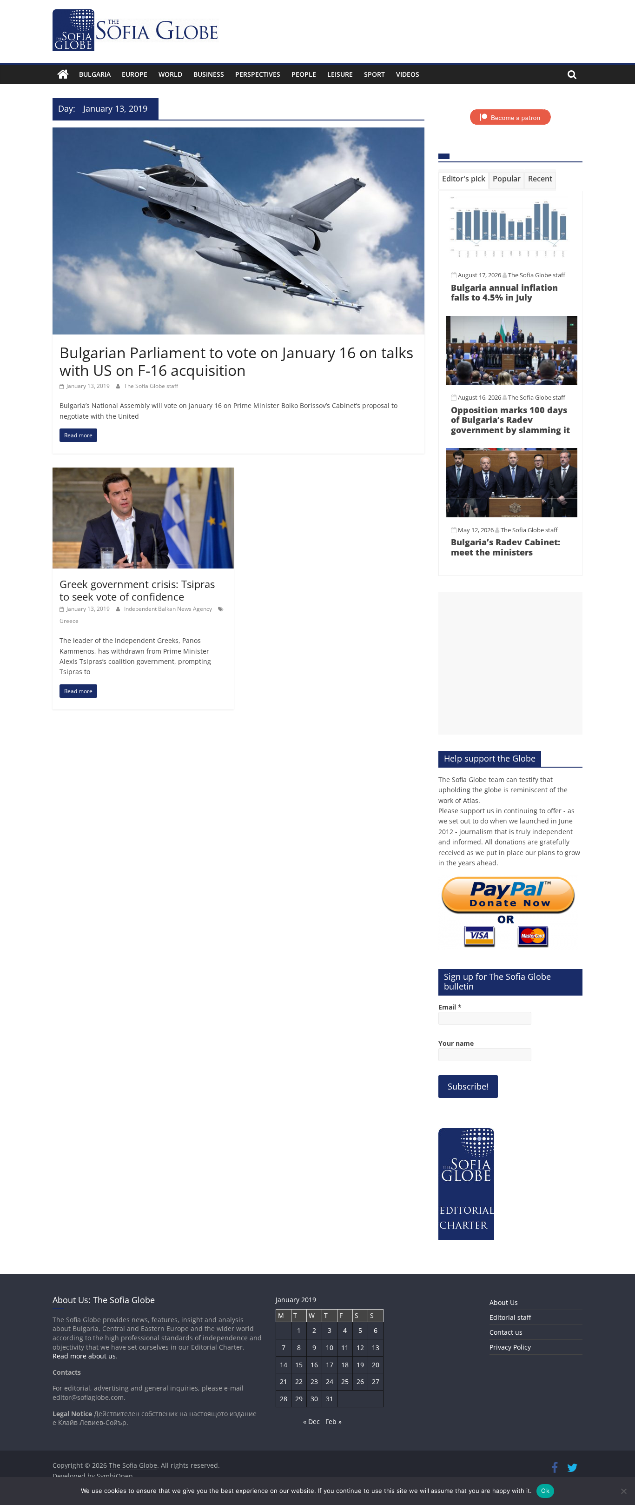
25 (345, 1381)
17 (329, 1364)
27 (375, 1381)
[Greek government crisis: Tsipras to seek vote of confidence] (143, 473)
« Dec (311, 1421)
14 (283, 1364)
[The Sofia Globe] (63, 74)
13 (375, 1347)
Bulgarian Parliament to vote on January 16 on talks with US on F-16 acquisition (236, 361)
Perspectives (257, 74)
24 (329, 1381)
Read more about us (84, 1355)
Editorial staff (510, 1317)
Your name (456, 1043)
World (170, 74)
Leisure (340, 74)
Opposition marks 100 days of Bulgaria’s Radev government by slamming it (510, 419)
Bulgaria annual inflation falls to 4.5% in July (504, 292)
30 (314, 1398)
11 (345, 1347)
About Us (503, 1302)
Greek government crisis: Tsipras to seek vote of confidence (137, 590)
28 (283, 1398)
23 (314, 1381)
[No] (623, 1491)
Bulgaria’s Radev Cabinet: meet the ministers (505, 547)
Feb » (333, 1421)
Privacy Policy (510, 1347)
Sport (374, 74)
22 (299, 1381)
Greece (69, 621)
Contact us (506, 1332)
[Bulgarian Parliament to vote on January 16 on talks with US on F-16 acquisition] (238, 133)
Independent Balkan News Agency (168, 609)
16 (314, 1364)
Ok (545, 1490)
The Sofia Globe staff (151, 386)
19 (360, 1364)
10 (329, 1347)
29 (299, 1398)
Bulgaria (95, 74)
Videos (407, 74)
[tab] (463, 180)
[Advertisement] (510, 663)
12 (360, 1347)
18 (345, 1364)
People (303, 74)
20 (375, 1364)
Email (450, 1007)
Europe (134, 74)
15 (299, 1364)
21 (283, 1381)
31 (329, 1398)
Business (208, 74)
